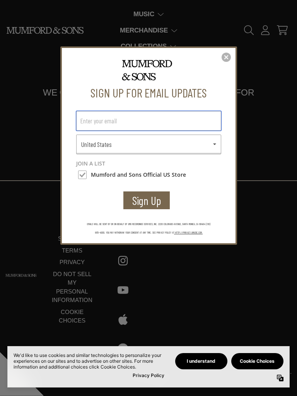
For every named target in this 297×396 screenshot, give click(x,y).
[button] (226, 57)
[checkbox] (149, 175)
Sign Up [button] (146, 200)
